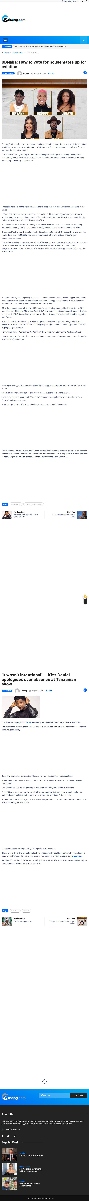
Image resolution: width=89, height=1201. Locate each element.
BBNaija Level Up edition (33, 504)
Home (7, 52)
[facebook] (78, 1)
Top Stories (7, 691)
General (22, 1153)
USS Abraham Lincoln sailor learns (29, 1184)
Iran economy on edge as (31, 1155)
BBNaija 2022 (16, 504)
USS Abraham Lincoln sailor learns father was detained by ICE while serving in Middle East (43, 46)
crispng (26, 73)
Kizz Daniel (25, 722)
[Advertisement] (60, 21)
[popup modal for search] (83, 40)
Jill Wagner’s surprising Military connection (30, 1170)
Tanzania (26, 911)
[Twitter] (82, 1)
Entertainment (18, 52)
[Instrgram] (86, 1)
